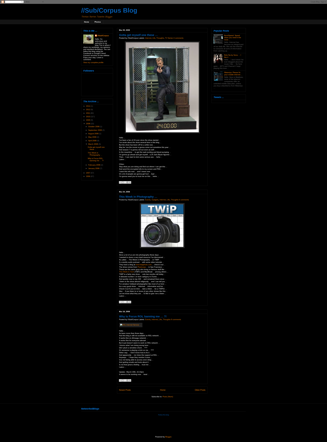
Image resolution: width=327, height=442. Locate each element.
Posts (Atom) (168, 397)
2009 (88, 120)
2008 (88, 124)
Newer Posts (125, 390)
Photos (98, 22)
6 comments (184, 200)
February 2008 (94, 165)
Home (86, 22)
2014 (88, 106)
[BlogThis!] (122, 182)
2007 (88, 173)
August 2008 (93, 134)
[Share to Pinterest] (130, 182)
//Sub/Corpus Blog (109, 10)
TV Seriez (169, 38)
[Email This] (120, 182)
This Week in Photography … (138, 196)
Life (153, 38)
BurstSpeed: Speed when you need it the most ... (232, 37)
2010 (88, 117)
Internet (148, 38)
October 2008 (94, 126)
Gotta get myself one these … (138, 35)
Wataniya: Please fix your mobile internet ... (233, 73)
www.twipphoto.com (144, 265)
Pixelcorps (142, 267)
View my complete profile (93, 62)
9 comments (176, 319)
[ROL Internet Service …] (131, 325)
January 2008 (94, 168)
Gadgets (155, 200)
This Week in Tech (126, 272)
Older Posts (200, 390)
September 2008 (95, 130)
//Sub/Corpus (103, 36)
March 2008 (93, 144)
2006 (88, 176)
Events (148, 200)
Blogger (168, 437)
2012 (88, 109)
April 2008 (92, 141)
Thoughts (160, 38)
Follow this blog (163, 415)
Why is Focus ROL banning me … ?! (143, 316)
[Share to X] (125, 182)
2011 (88, 113)
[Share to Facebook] (127, 182)
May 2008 (92, 137)
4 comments (178, 38)
